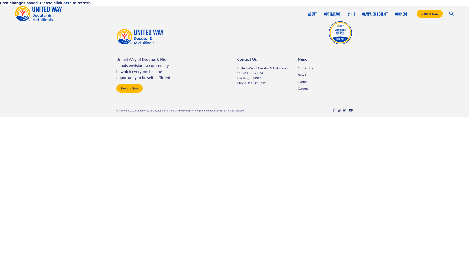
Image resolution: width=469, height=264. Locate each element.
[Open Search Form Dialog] (451, 14)
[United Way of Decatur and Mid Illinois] (38, 13)
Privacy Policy (185, 110)
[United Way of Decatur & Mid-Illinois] (140, 37)
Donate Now (429, 13)
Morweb (239, 110)
